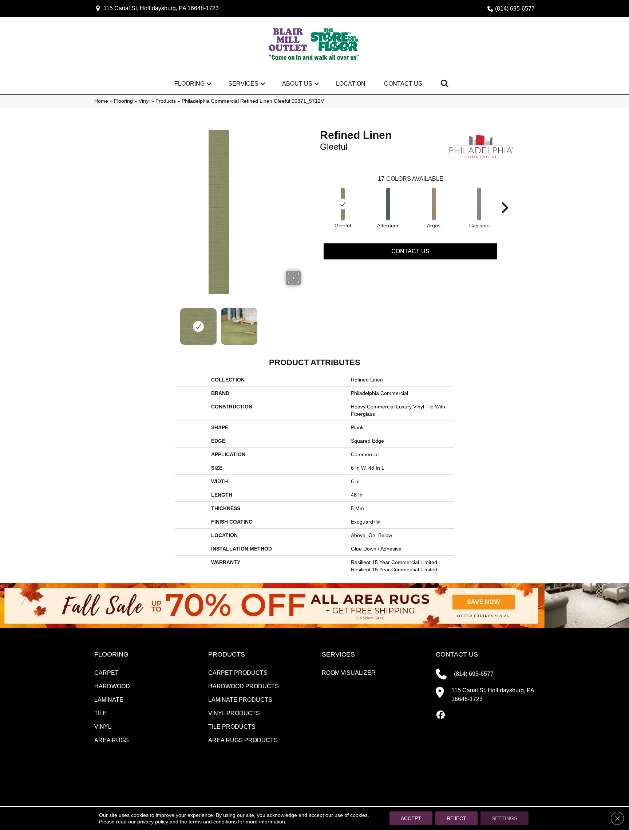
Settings (504, 818)
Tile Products (232, 727)
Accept (411, 818)
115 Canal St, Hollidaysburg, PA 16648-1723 (161, 8)
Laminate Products (240, 700)
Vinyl (144, 101)
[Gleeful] (343, 204)
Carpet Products (238, 673)
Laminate (108, 700)
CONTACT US (457, 654)
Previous (131, 322)
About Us (297, 84)
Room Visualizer (349, 673)
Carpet (106, 673)
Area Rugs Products (243, 740)
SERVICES (338, 654)
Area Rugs (111, 740)
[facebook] (441, 715)
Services (243, 84)
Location (350, 84)
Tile (100, 713)
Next (305, 322)
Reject (456, 818)
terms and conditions (213, 822)
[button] (209, 83)
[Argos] (434, 204)
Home (101, 101)
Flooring (189, 84)
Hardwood (112, 686)
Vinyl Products (234, 713)
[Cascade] (479, 204)
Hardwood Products (243, 686)
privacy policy (152, 822)
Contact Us (403, 84)
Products (165, 101)
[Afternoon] (388, 204)
